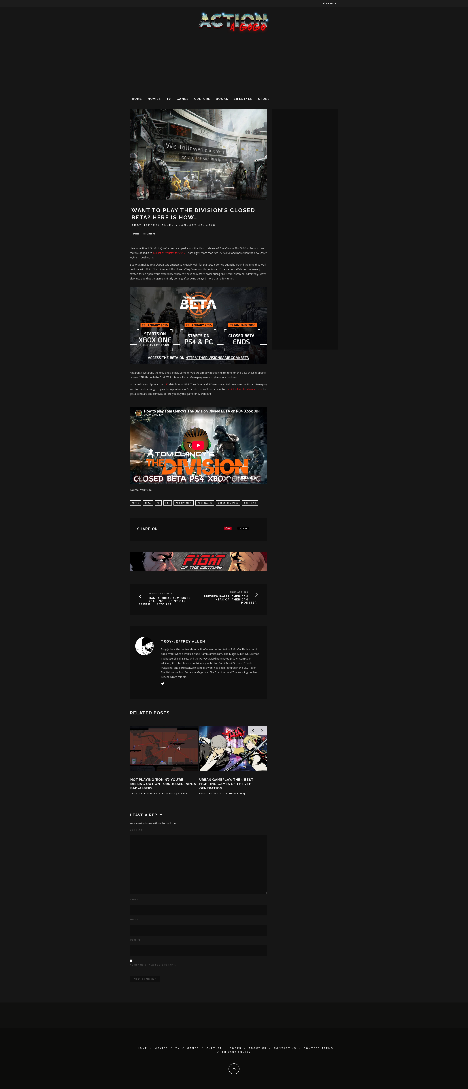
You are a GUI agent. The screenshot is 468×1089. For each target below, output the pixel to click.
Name (134, 899)
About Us (258, 1048)
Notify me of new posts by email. (153, 965)
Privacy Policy (236, 1052)
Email (134, 919)
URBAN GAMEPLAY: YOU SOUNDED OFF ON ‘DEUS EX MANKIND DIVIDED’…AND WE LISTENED (234, 784)
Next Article (239, 592)
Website (135, 940)
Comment (136, 830)
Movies (154, 99)
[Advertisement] (234, 63)
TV (168, 99)
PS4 (167, 503)
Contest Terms (318, 1048)
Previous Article (161, 594)
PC (158, 503)
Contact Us (285, 1048)
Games (183, 99)
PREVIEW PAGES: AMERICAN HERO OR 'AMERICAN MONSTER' (231, 599)
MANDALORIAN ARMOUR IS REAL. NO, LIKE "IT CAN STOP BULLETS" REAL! (164, 601)
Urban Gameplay (228, 503)
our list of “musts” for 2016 (168, 253)
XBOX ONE (250, 503)
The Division (184, 503)
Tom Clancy (204, 503)
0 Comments (149, 234)
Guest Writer (211, 794)
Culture (202, 99)
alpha (135, 503)
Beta (148, 503)
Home (137, 99)
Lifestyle (243, 99)
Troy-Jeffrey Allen (152, 225)
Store (264, 99)
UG (167, 384)
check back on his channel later (244, 389)
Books (222, 99)
